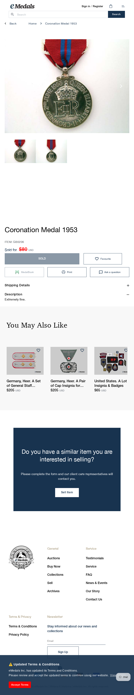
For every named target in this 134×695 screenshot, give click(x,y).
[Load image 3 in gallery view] (20, 151)
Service (91, 566)
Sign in (86, 6)
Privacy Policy (19, 634)
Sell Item (67, 492)
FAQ (89, 574)
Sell (50, 583)
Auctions (53, 558)
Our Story (93, 591)
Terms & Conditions (23, 626)
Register (98, 6)
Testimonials (95, 558)
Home (33, 23)
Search (116, 14)
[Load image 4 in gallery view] (51, 151)
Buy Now (53, 566)
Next (121, 87)
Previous (13, 87)
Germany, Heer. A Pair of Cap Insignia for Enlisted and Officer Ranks (68, 384)
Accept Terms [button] (20, 684)
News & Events (96, 583)
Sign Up (63, 652)
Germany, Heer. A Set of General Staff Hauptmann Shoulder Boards (24, 384)
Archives (53, 591)
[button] (123, 6)
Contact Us (94, 599)
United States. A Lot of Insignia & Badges (112, 384)
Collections (55, 574)
